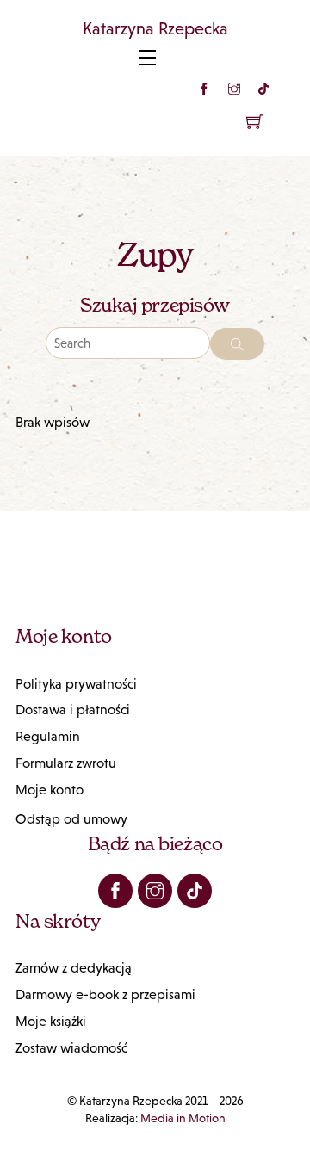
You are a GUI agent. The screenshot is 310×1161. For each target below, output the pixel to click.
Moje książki (51, 1021)
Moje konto (50, 789)
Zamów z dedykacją (74, 967)
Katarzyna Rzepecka (155, 28)
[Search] (237, 344)
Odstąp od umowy (71, 819)
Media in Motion (183, 1118)
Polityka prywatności (76, 683)
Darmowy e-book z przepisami (105, 994)
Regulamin (48, 736)
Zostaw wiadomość (71, 1048)
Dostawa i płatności (73, 709)
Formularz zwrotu (66, 763)
